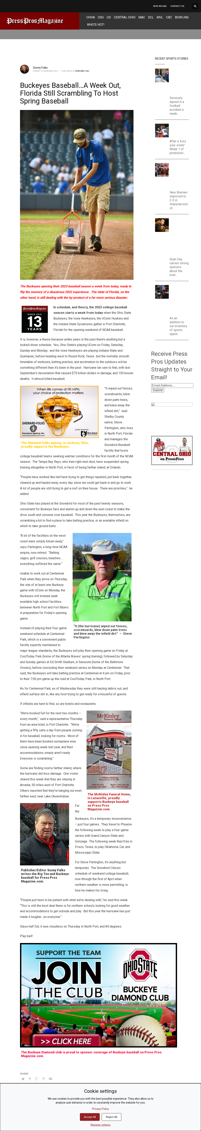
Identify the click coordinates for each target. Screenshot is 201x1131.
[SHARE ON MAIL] (50, 1079)
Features (79, 71)
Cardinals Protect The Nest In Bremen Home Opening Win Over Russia (180, 175)
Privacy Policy (100, 1108)
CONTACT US (177, 6)
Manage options (100, 1124)
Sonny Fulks (40, 67)
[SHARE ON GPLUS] (37, 1079)
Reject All (111, 1116)
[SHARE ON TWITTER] (23, 1079)
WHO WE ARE (159, 6)
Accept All (90, 1116)
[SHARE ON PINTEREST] (44, 1079)
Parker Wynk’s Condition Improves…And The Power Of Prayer (179, 81)
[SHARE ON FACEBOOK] (30, 1079)
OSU (87, 71)
